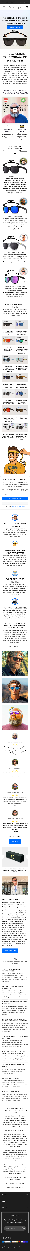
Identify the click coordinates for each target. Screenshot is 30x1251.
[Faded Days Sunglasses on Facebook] (3, 1238)
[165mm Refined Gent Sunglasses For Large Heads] (21, 377)
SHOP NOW (15, 841)
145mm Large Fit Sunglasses (15, 252)
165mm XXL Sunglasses (15, 176)
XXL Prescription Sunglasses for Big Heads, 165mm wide (21, 437)
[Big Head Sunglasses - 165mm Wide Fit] (8, 340)
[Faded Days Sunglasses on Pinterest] (9, 1238)
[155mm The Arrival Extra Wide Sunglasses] (21, 393)
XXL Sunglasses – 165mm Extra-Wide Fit (8, 333)
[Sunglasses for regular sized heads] (15, 276)
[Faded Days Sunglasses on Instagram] (11, 1238)
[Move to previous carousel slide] (2, 857)
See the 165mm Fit (10, 950)
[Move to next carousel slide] (28, 857)
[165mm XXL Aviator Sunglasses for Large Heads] (21, 359)
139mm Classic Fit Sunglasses (15, 286)
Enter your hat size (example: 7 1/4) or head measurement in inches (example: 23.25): (15, 490)
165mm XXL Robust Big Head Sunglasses (8, 386)
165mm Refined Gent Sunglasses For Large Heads (21, 386)
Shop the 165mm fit (15, 646)
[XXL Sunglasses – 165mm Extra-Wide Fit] (8, 324)
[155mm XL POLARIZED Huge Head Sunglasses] (8, 393)
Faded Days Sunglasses (16, 1246)
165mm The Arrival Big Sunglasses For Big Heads (22, 333)
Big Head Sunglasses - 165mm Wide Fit (8, 349)
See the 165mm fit (15, 27)
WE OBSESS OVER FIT (8, 2)
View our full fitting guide (18, 506)
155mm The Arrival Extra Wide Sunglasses (22, 402)
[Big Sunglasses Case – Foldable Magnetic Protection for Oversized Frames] (15, 857)
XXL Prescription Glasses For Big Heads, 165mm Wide (8, 436)
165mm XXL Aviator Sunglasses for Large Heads (22, 368)
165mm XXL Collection (18, 1183)
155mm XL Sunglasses (15, 216)
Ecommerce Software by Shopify (10, 1247)
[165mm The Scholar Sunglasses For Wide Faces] (8, 359)
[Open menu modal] (4, 7)
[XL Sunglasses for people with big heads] (15, 207)
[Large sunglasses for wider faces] (15, 243)
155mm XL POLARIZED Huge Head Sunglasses (8, 402)
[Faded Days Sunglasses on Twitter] (6, 1238)
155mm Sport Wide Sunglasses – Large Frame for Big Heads (8, 419)
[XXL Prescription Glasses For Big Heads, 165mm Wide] (8, 427)
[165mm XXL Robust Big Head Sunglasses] (8, 377)
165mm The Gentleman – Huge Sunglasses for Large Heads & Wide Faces (22, 350)
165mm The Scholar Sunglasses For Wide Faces (8, 369)
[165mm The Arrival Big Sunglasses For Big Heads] (21, 324)
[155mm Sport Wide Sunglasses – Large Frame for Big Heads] (8, 410)
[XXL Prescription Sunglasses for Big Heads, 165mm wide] (21, 427)
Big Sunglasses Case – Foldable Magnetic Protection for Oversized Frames (15, 870)
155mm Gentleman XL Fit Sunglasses (22, 417)
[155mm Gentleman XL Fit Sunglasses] (21, 410)
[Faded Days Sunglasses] (15, 7)
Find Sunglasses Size (15, 498)
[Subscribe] (23, 1228)
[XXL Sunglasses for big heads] (15, 167)
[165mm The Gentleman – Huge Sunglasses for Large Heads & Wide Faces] (21, 340)
